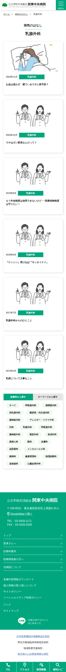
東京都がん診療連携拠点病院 (33, 654)
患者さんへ (9, 543)
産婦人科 (13, 441)
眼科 (29, 441)
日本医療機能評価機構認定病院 (33, 636)
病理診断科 (51, 456)
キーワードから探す (48, 397)
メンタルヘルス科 (36, 449)
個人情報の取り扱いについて (19, 585)
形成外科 (52, 434)
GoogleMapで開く (21, 513)
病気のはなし (21, 14)
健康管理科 (30, 456)
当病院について (12, 567)
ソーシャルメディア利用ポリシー (22, 597)
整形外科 (34, 434)
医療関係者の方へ (13, 559)
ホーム (6, 14)
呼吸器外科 (46, 427)
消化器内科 (14, 412)
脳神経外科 (14, 434)
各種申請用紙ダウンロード (18, 579)
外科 (11, 427)
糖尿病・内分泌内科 (39, 412)
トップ (7, 535)
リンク (7, 604)
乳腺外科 (27, 427)
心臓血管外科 (34, 463)
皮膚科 (44, 441)
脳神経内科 (14, 420)
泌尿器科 (13, 449)
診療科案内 (9, 551)
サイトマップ (11, 610)
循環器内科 (51, 405)
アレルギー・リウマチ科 (42, 420)
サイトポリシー (12, 591)
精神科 (12, 456)
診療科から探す (18, 397)
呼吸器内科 (30, 405)
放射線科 (13, 463)
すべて (12, 405)
